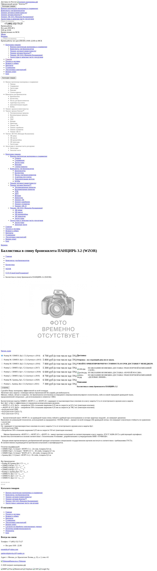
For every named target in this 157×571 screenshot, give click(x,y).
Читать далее (6, 351)
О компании (10, 67)
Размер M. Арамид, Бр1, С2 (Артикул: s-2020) (22, 380)
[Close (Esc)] (2, 482)
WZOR (8, 269)
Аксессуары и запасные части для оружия (26, 57)
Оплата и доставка (13, 61)
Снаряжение (14, 86)
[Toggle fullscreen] (6, 482)
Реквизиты (10, 531)
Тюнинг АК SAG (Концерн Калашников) (26, 55)
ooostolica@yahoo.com (9, 549)
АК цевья (13, 136)
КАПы (12, 107)
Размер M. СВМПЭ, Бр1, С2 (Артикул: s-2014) (22, 356)
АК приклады (15, 142)
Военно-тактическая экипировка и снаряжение (28, 47)
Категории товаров (8, 6)
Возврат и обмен (12, 63)
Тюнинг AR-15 (15, 132)
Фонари (13, 121)
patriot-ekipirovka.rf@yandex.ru (12, 553)
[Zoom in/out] (9, 482)
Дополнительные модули (18, 105)
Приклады (13, 123)
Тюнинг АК (14, 125)
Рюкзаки (13, 90)
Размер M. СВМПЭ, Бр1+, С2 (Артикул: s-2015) (22, 360)
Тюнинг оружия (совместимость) (23, 51)
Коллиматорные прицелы (19, 115)
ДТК (11, 117)
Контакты (9, 65)
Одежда (12, 84)
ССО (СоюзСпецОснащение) (17, 273)
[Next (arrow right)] (4, 484)
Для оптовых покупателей (16, 70)
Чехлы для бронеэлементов (19, 100)
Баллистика (14, 98)
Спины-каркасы (15, 92)
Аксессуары (14, 88)
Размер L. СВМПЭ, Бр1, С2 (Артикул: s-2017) (22, 368)
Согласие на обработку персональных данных (24, 527)
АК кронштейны (16, 140)
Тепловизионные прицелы (19, 113)
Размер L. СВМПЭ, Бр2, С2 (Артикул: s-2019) (22, 376)
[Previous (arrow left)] (2, 484)
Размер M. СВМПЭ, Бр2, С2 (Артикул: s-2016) (22, 364)
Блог (7, 74)
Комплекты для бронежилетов (22, 49)
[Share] (4, 482)
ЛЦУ (12, 119)
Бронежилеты (15, 96)
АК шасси (13, 138)
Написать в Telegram (18, 561)
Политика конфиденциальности (18, 529)
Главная (9, 59)
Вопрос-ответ (11, 72)
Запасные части (15, 150)
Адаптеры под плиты (17, 103)
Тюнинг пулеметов (16, 129)
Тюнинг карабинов (16, 127)
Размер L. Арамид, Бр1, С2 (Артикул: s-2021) (21, 384)
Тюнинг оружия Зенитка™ (20, 53)
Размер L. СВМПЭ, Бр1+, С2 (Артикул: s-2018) (22, 372)
